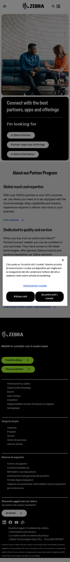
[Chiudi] (63, 260)
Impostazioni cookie (35, 286)
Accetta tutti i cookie (49, 297)
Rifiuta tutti (20, 296)
